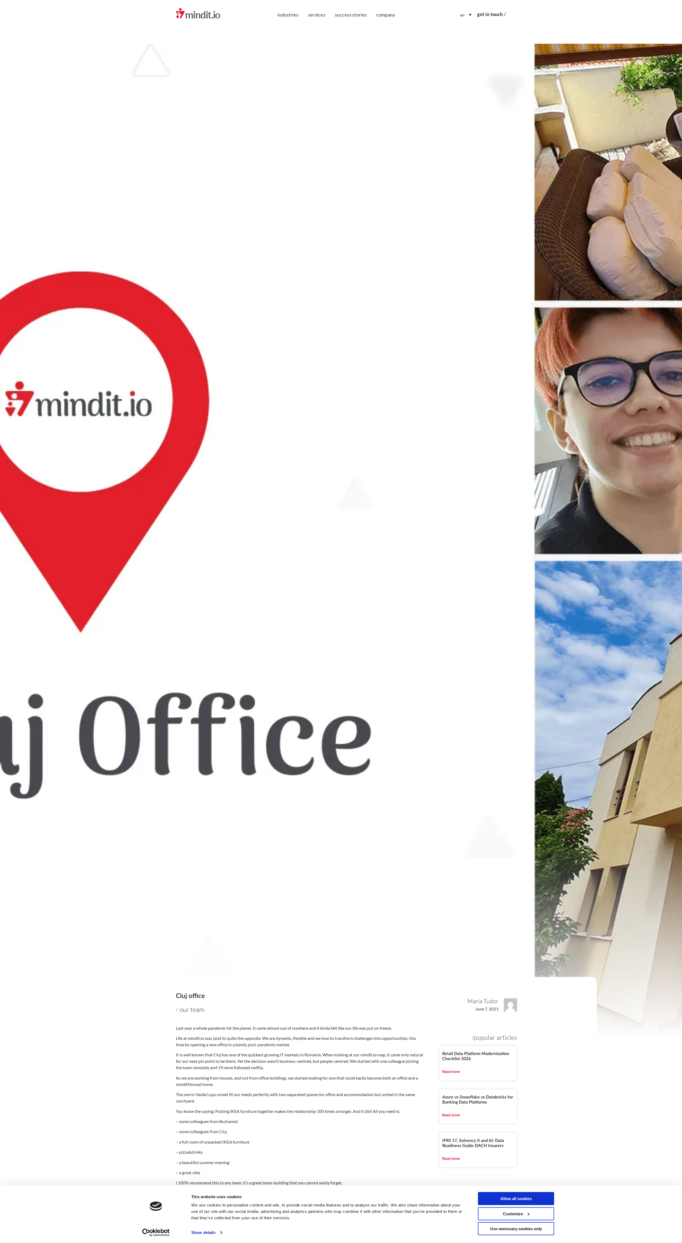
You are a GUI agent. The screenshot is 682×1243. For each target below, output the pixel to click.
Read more (451, 1072)
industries (288, 15)
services (316, 15)
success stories (351, 15)
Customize (513, 1213)
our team (192, 1009)
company (385, 15)
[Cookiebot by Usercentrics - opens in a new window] (156, 1233)
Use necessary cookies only (516, 1228)
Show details (203, 1232)
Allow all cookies (516, 1198)
